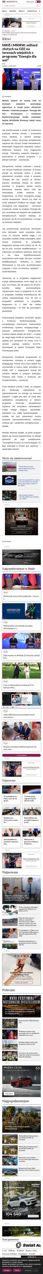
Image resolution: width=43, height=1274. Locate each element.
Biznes (12, 11)
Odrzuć (17, 1270)
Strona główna (6, 31)
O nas (4, 1251)
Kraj (4, 11)
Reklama (11, 1251)
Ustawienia (28, 1270)
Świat (22, 11)
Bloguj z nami (31, 1251)
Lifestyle (32, 11)
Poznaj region (13, 1005)
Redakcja (20, 1251)
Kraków (11, 1122)
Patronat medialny (9, 1254)
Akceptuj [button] (7, 1270)
